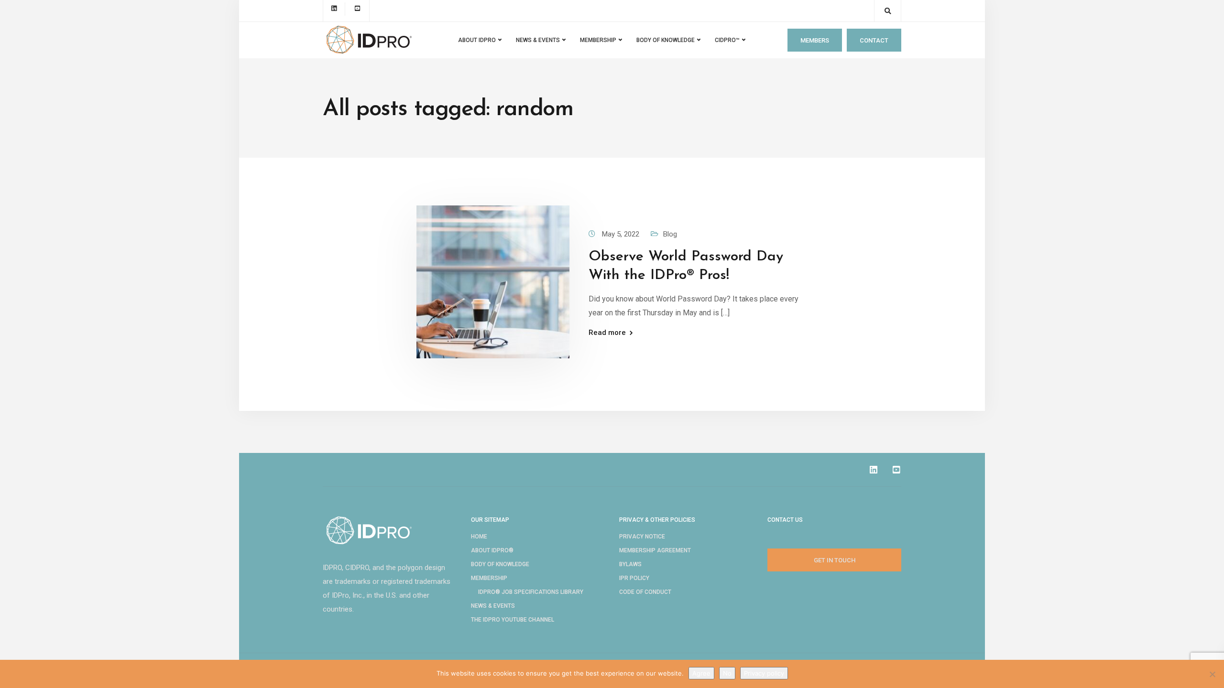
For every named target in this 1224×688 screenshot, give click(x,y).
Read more (607, 332)
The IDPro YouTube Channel (512, 619)
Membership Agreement (655, 550)
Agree (701, 673)
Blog (670, 234)
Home (479, 536)
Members (814, 40)
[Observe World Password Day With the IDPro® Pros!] (492, 281)
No (727, 673)
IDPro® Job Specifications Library (530, 592)
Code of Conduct (645, 592)
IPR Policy (634, 578)
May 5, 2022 (621, 234)
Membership (489, 578)
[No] (1212, 674)
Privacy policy (764, 673)
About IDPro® (492, 550)
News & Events (493, 605)
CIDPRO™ (727, 40)
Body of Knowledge (665, 40)
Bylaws (630, 564)
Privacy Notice (642, 536)
